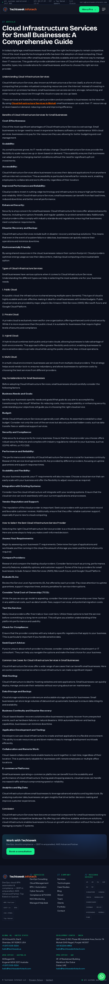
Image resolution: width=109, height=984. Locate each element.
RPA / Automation (38, 887)
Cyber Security (37, 891)
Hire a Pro (89, 9)
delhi (99, 907)
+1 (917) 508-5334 (10, 945)
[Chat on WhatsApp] (102, 977)
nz (93, 887)
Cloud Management (39, 883)
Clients (60, 903)
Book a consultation (20, 851)
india (88, 897)
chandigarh (91, 902)
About (60, 895)
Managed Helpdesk (39, 903)
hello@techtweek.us (11, 949)
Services (61, 879)
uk (93, 882)
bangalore (99, 897)
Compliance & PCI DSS (40, 895)
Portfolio (61, 907)
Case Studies (63, 887)
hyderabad (90, 912)
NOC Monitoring (37, 899)
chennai (89, 907)
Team (60, 899)
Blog (59, 891)
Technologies (63, 883)
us (87, 882)
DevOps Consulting (38, 879)
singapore (90, 892)
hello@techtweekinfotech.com (93, 2)
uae (103, 882)
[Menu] (104, 9)
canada (101, 892)
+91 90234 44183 (64, 945)
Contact (61, 910)
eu (98, 882)
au (87, 887)
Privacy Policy (36, 980)
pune (88, 917)
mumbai (101, 912)
